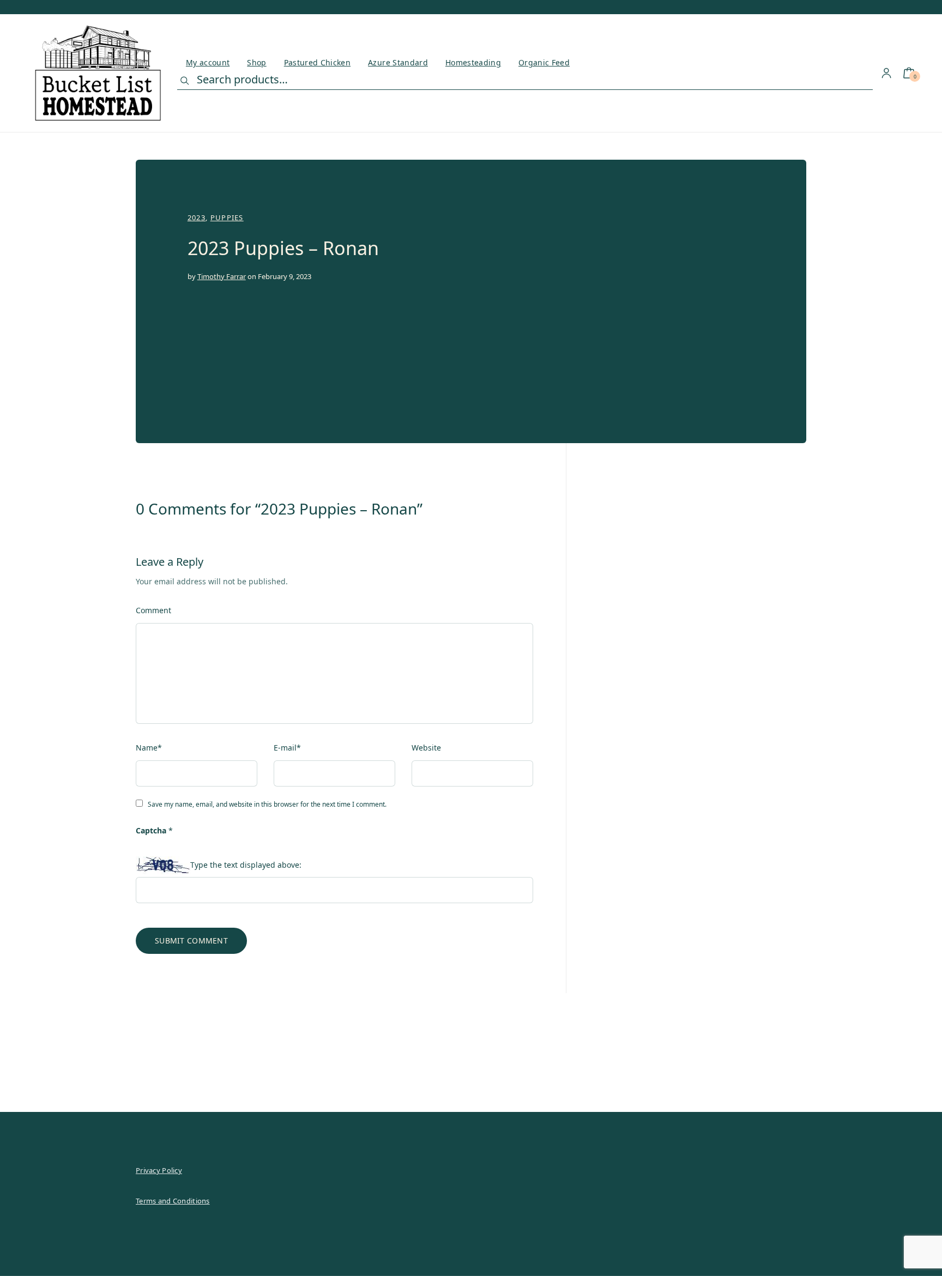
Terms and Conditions (173, 1201)
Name (149, 747)
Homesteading (473, 62)
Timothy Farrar (221, 276)
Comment (153, 610)
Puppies (227, 217)
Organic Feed (544, 62)
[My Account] (886, 73)
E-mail (287, 747)
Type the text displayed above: (245, 865)
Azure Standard (398, 62)
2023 (197, 217)
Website (426, 747)
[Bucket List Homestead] (97, 73)
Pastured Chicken (317, 62)
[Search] (184, 80)
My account (208, 62)
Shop (256, 62)
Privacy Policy (159, 1170)
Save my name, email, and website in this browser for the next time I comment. (267, 804)
